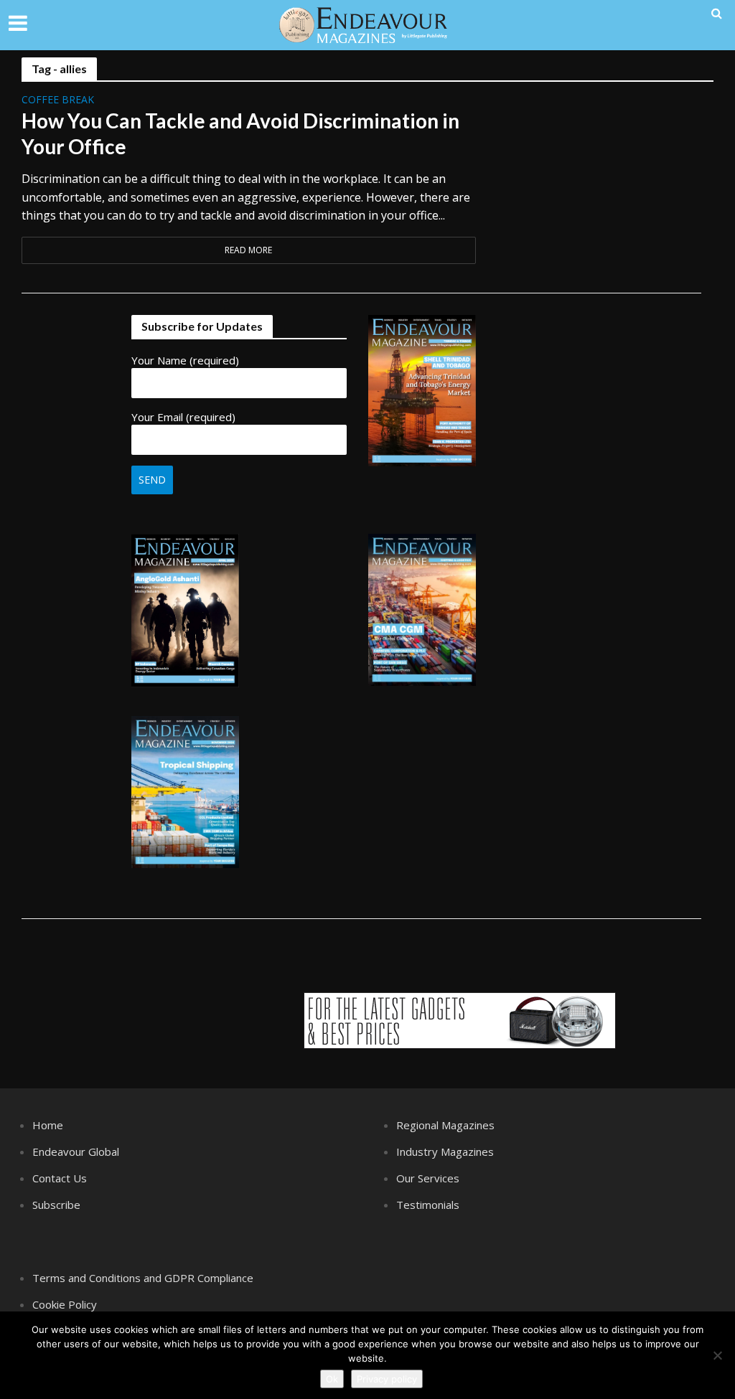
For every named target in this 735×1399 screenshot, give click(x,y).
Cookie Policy (64, 1304)
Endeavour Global (75, 1151)
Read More (248, 250)
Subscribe (56, 1204)
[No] (717, 1355)
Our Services (427, 1178)
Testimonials (427, 1204)
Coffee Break (58, 100)
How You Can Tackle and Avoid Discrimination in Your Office (240, 133)
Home (47, 1125)
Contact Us (59, 1178)
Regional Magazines (445, 1125)
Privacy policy (387, 1379)
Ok (332, 1379)
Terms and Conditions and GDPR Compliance (142, 1278)
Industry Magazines (445, 1151)
